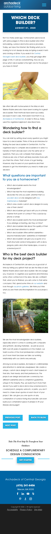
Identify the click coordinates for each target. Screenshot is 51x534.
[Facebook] (17, 493)
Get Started (25, 460)
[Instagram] (30, 498)
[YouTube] (28, 493)
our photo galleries (21, 287)
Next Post (10, 426)
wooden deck (13, 198)
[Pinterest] (20, 498)
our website (38, 283)
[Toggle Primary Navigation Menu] (44, 5)
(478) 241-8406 (25, 486)
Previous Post (12, 418)
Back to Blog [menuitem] (38, 418)
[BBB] (25, 498)
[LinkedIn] (23, 493)
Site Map (38, 510)
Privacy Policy (26, 510)
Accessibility (12, 510)
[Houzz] (33, 493)
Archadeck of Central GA (13, 119)
